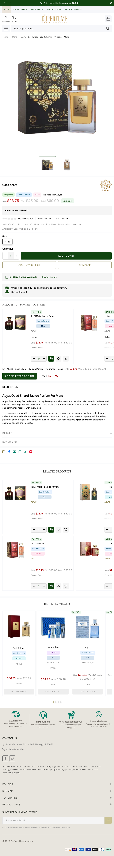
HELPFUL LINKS (11, 804)
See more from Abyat (52, 195)
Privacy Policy (41, 827)
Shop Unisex (54, 9)
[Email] (14, 451)
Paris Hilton (53, 662)
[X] (25, 451)
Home (6, 9)
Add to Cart (66, 255)
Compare (85, 265)
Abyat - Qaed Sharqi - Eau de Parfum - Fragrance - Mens (35, 369)
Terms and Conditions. (61, 827)
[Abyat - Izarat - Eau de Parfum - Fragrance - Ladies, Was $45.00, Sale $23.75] (89, 549)
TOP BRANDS (10, 797)
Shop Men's (37, 9)
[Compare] (58, 359)
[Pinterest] (30, 451)
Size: (5, 236)
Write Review (44, 218)
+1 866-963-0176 (15, 749)
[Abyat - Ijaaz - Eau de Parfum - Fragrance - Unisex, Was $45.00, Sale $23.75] (89, 493)
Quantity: (7, 248)
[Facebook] (9, 451)
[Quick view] (66, 359)
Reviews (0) (9, 441)
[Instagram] (12, 758)
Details (7, 433)
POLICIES (7, 784)
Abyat (34, 331)
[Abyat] (100, 185)
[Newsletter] (108, 820)
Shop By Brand (73, 9)
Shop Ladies (20, 9)
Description (10, 386)
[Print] (19, 451)
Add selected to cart (19, 376)
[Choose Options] (51, 359)
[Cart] (108, 18)
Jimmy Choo (88, 663)
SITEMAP (7, 790)
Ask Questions (62, 218)
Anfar (19, 664)
